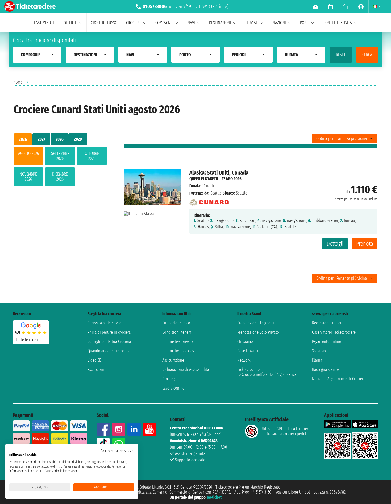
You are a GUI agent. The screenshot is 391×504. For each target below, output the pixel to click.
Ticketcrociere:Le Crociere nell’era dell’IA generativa (266, 372)
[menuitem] (315, 6)
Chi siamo (245, 341)
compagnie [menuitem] (164, 22)
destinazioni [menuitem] (220, 22)
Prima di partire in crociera (109, 332)
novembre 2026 (28, 177)
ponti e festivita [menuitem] (337, 22)
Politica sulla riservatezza (117, 451)
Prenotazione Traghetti (255, 322)
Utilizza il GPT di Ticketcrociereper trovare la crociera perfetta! (285, 431)
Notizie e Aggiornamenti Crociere (338, 378)
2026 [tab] (23, 139)
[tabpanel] (60, 167)
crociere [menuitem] (133, 22)
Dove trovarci (247, 350)
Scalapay (319, 350)
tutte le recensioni (31, 339)
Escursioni (96, 369)
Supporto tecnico (176, 322)
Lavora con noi (174, 388)
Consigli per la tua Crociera (109, 341)
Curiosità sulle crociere (106, 322)
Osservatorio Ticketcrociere (334, 332)
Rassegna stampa (326, 369)
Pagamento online (326, 341)
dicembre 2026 (60, 177)
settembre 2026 (60, 156)
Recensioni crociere (327, 322)
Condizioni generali (177, 332)
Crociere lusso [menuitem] (104, 22)
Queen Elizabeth (203, 178)
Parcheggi (169, 378)
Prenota (364, 243)
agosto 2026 (28, 153)
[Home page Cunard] (209, 200)
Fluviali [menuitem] (252, 22)
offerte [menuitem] (70, 22)
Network (244, 360)
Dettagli (335, 243)
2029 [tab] (78, 139)
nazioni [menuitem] (279, 22)
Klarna (317, 360)
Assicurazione (173, 360)
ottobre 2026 (92, 156)
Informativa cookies (178, 350)
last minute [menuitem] (44, 22)
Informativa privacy (177, 341)
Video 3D (94, 360)
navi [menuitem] (191, 22)
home (18, 82)
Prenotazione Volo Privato (258, 332)
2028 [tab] (60, 139)
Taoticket (214, 497)
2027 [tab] (41, 139)
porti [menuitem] (304, 22)
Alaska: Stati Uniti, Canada (218, 172)
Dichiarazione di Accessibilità (185, 369)
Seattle (216, 193)
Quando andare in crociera (109, 350)
